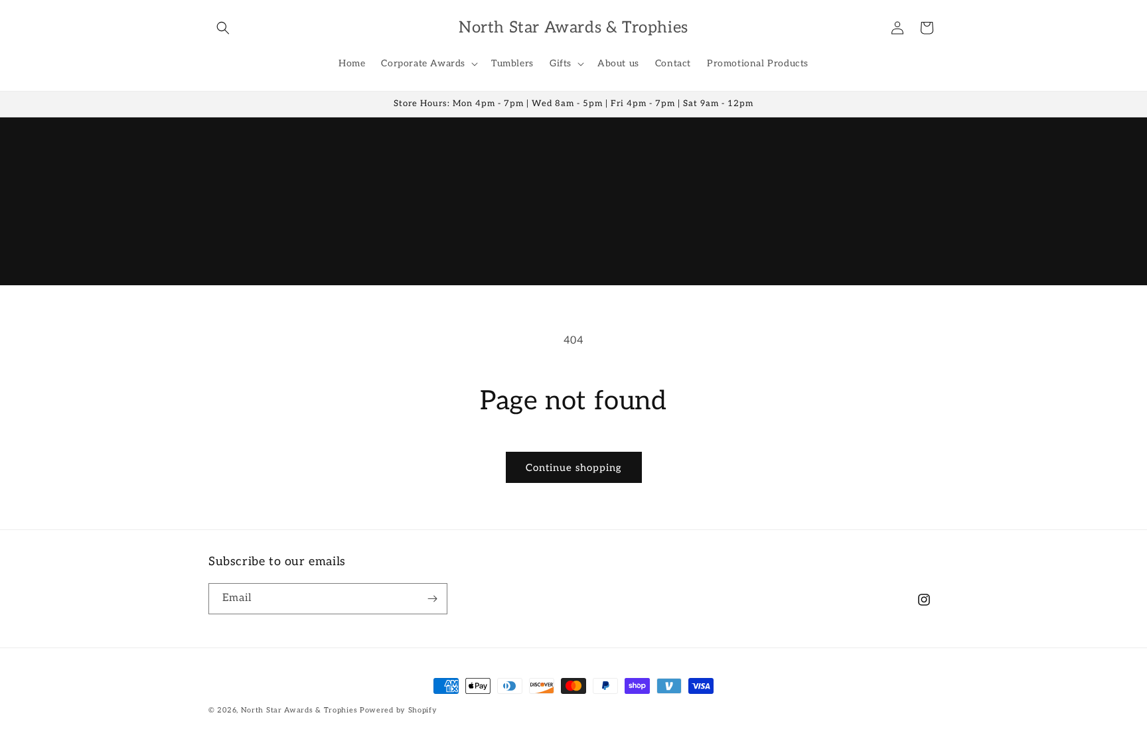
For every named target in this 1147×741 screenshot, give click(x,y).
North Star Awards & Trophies (299, 710)
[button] (223, 27)
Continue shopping (574, 468)
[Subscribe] (432, 598)
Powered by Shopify (398, 710)
